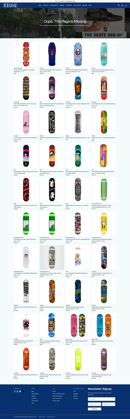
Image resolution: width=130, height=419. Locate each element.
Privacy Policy (42, 416)
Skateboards (54, 5)
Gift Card (46, 5)
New (40, 5)
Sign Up (94, 409)
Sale (90, 5)
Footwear (69, 5)
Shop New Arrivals (70, 1)
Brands (85, 5)
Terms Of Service (51, 416)
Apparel (62, 5)
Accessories (77, 5)
